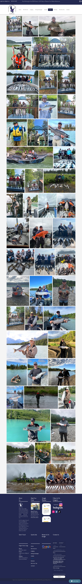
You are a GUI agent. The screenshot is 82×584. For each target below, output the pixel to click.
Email (54, 548)
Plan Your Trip (34, 563)
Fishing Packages (35, 553)
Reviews (33, 561)
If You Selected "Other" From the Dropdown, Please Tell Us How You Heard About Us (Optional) (58, 562)
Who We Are (34, 548)
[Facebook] (56, 512)
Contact (33, 566)
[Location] (22, 514)
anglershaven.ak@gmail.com (5, 1)
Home (32, 546)
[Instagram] (53, 512)
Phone (54, 552)
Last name (61, 542)
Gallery (32, 558)
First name (55, 542)
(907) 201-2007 (14, 1)
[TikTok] (59, 512)
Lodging (32, 551)
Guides (32, 556)
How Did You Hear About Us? (58, 557)
